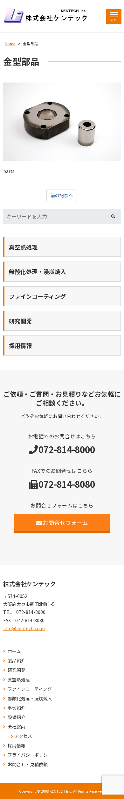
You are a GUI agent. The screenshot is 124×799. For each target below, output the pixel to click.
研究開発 (16, 670)
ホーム (14, 651)
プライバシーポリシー (30, 755)
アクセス (23, 736)
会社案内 (16, 727)
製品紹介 (16, 661)
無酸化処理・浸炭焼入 (30, 698)
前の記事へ (62, 195)
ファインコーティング (30, 689)
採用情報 (16, 746)
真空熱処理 (19, 680)
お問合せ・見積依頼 (28, 764)
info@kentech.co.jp (24, 628)
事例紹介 (16, 708)
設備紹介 (16, 717)
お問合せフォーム (65, 522)
